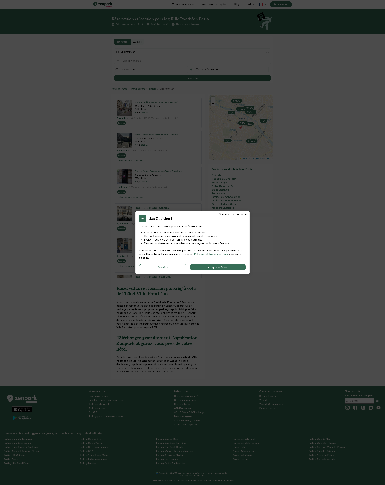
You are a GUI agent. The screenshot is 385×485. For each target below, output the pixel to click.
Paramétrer (163, 267)
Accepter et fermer (217, 267)
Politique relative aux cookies (211, 254)
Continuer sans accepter (233, 214)
